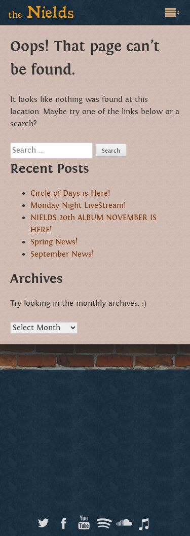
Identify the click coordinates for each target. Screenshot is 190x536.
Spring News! (54, 242)
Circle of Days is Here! (70, 193)
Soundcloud (124, 520)
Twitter (43, 520)
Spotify (104, 520)
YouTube (84, 520)
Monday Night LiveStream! (78, 205)
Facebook (63, 520)
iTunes (145, 520)
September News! (62, 254)
